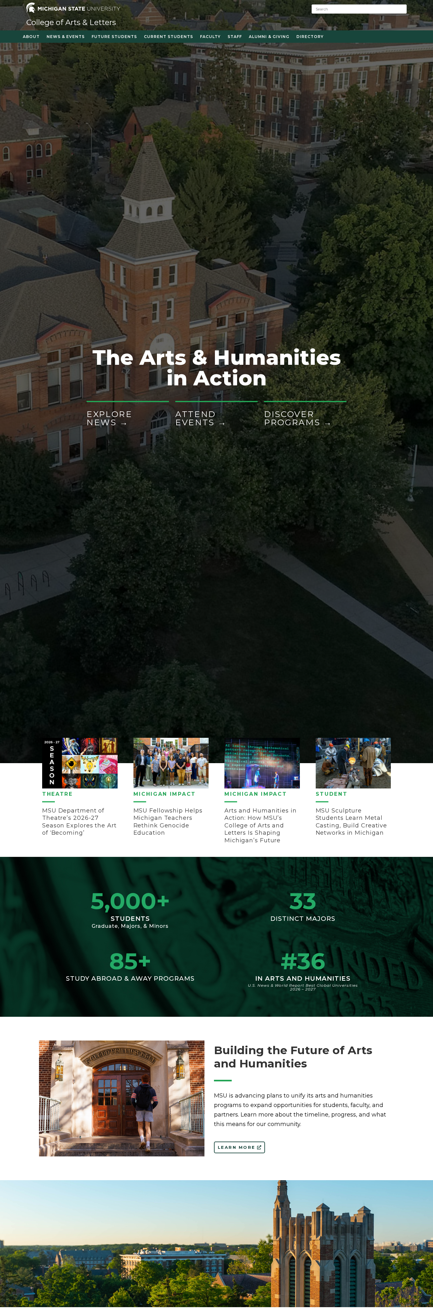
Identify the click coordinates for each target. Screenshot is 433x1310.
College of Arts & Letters (71, 22)
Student (332, 794)
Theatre (57, 794)
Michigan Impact (164, 794)
